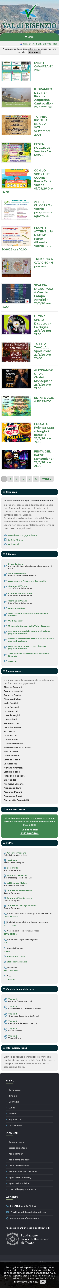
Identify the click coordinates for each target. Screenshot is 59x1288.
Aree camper (16, 1154)
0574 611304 (10, 934)
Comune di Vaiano (17, 601)
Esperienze (15, 1119)
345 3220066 (11, 970)
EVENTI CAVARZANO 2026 (43, 66)
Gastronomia (15, 1125)
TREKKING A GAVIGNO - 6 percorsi (43, 262)
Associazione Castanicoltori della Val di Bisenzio (29, 655)
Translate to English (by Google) (39, 44)
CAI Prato (13, 661)
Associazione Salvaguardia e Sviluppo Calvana (28, 614)
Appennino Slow (17, 608)
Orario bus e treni (18, 1148)
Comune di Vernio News (19, 898)
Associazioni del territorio (23, 1171)
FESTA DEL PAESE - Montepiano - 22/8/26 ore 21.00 (44, 459)
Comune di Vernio (17, 586)
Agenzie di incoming (20, 1177)
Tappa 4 (12, 1021)
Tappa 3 (12, 1014)
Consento (34, 52)
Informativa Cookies (25, 1281)
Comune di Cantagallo (20, 593)
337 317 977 (10, 925)
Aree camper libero (19, 1159)
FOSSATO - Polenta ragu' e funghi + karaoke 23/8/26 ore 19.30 (44, 433)
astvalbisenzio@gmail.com (22, 535)
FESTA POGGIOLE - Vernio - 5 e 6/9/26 (43, 149)
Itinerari (13, 1096)
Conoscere (15, 1090)
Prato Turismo (15, 564)
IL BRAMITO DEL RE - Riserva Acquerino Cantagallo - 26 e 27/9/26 (43, 98)
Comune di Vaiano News (19, 890)
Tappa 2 (12, 1006)
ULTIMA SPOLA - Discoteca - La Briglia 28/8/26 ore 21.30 (42, 325)
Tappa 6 (12, 1036)
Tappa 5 (12, 1028)
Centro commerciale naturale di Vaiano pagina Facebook (29, 632)
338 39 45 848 (15, 540)
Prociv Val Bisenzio (16, 875)
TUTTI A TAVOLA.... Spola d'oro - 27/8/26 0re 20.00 (43, 351)
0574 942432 (11, 916)
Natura (12, 1113)
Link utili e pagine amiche (23, 1189)
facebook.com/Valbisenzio (24, 1218)
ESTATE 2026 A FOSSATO (44, 399)
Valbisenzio (14, 544)
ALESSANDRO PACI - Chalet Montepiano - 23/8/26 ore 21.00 (44, 379)
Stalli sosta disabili (16, 962)
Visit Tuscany (15, 621)
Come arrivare (16, 1142)
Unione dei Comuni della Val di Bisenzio (29, 626)
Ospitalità (14, 1102)
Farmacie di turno (15, 956)
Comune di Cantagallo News (21, 905)
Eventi (12, 1107)
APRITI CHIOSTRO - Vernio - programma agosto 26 (43, 209)
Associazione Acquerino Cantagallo (27, 581)
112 (5, 942)
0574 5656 (9, 979)
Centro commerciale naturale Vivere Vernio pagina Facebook (31, 640)
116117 (7, 951)
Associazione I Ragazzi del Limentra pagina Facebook (27, 647)
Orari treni (11, 860)
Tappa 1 (12, 999)
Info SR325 (12, 868)
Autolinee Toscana (16, 853)
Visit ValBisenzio (17, 573)
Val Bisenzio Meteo (16, 883)
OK (43, 1281)
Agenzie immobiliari (19, 1183)
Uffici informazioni (19, 1165)
